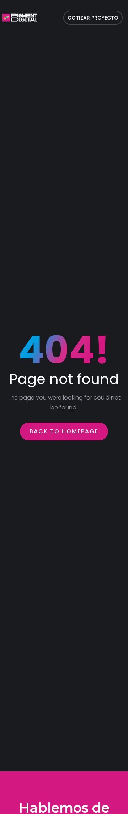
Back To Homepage (64, 431)
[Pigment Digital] (19, 18)
